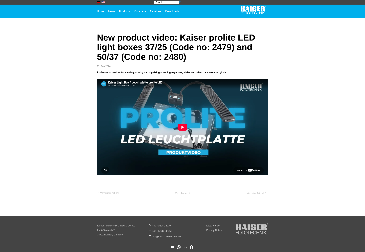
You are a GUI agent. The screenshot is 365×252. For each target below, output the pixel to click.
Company (140, 11)
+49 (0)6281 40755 (162, 231)
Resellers (155, 11)
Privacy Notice (214, 230)
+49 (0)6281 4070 (161, 225)
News (111, 11)
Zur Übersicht (182, 193)
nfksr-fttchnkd (166, 236)
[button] (172, 247)
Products (124, 11)
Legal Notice (213, 225)
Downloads (172, 11)
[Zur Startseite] (253, 10)
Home (100, 11)
